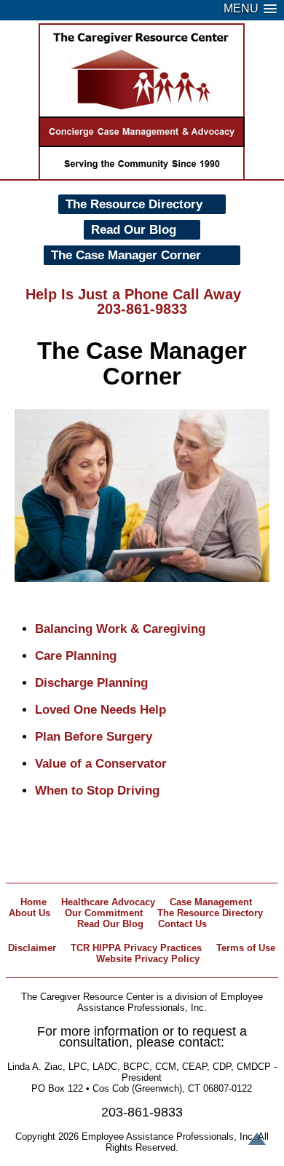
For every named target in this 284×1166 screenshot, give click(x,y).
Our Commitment (104, 912)
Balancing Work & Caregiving (120, 629)
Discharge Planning (91, 683)
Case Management (211, 902)
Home (33, 902)
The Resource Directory (134, 204)
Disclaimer (32, 947)
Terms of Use (245, 947)
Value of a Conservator (101, 764)
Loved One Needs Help (100, 710)
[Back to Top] (257, 1140)
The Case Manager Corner (126, 255)
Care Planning (76, 656)
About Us (29, 912)
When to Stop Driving (97, 790)
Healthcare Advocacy (108, 902)
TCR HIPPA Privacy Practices (136, 947)
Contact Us (182, 923)
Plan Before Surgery (93, 737)
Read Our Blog (133, 230)
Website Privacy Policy (148, 958)
